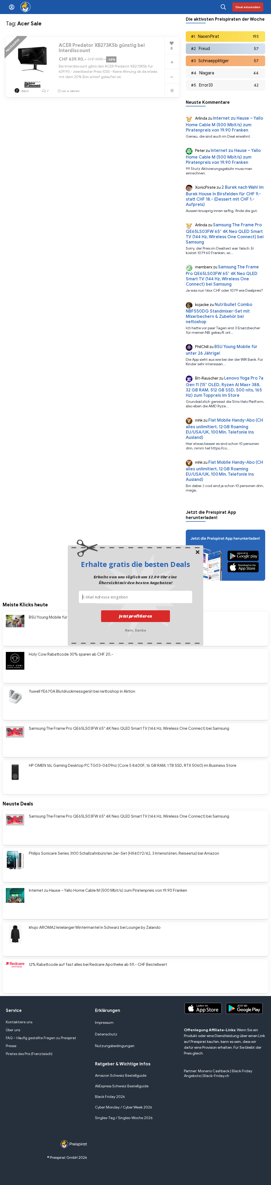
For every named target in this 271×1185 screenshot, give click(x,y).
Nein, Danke (135, 630)
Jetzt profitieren (135, 616)
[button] (135, 564)
